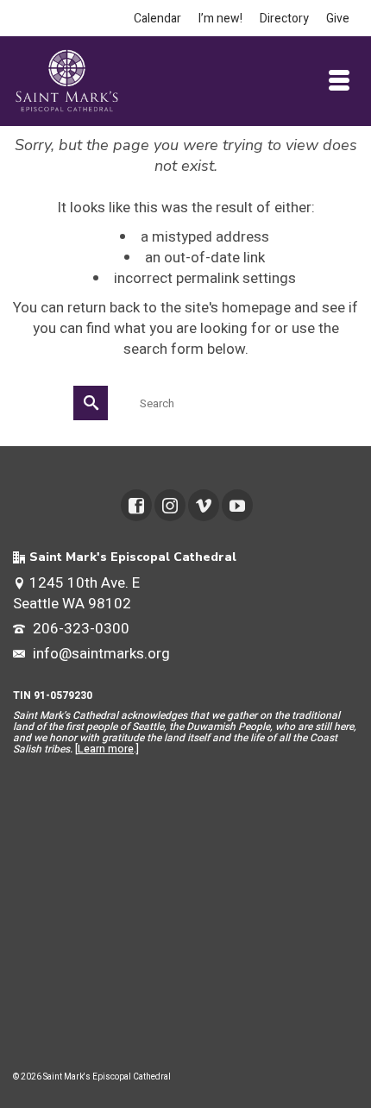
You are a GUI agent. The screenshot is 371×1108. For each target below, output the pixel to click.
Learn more (106, 749)
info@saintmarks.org (99, 653)
